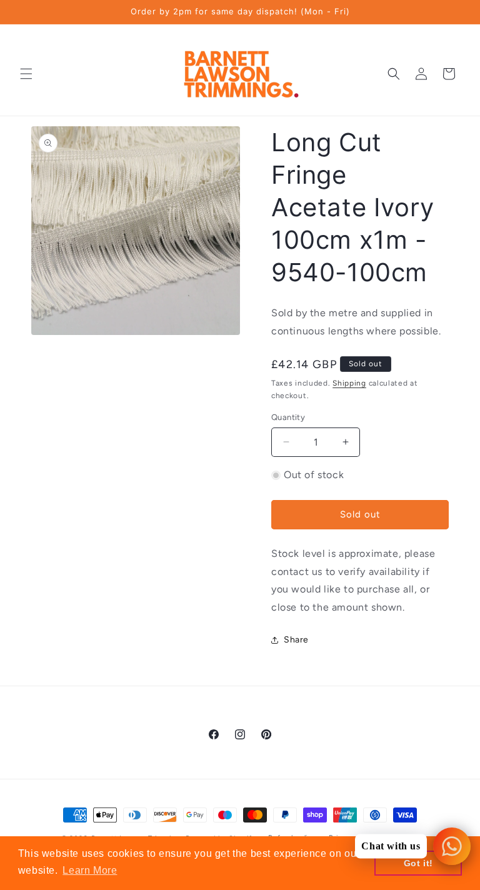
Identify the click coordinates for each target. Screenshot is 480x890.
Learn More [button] (89, 870)
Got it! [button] (418, 863)
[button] (26, 74)
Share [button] (296, 639)
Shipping (349, 383)
